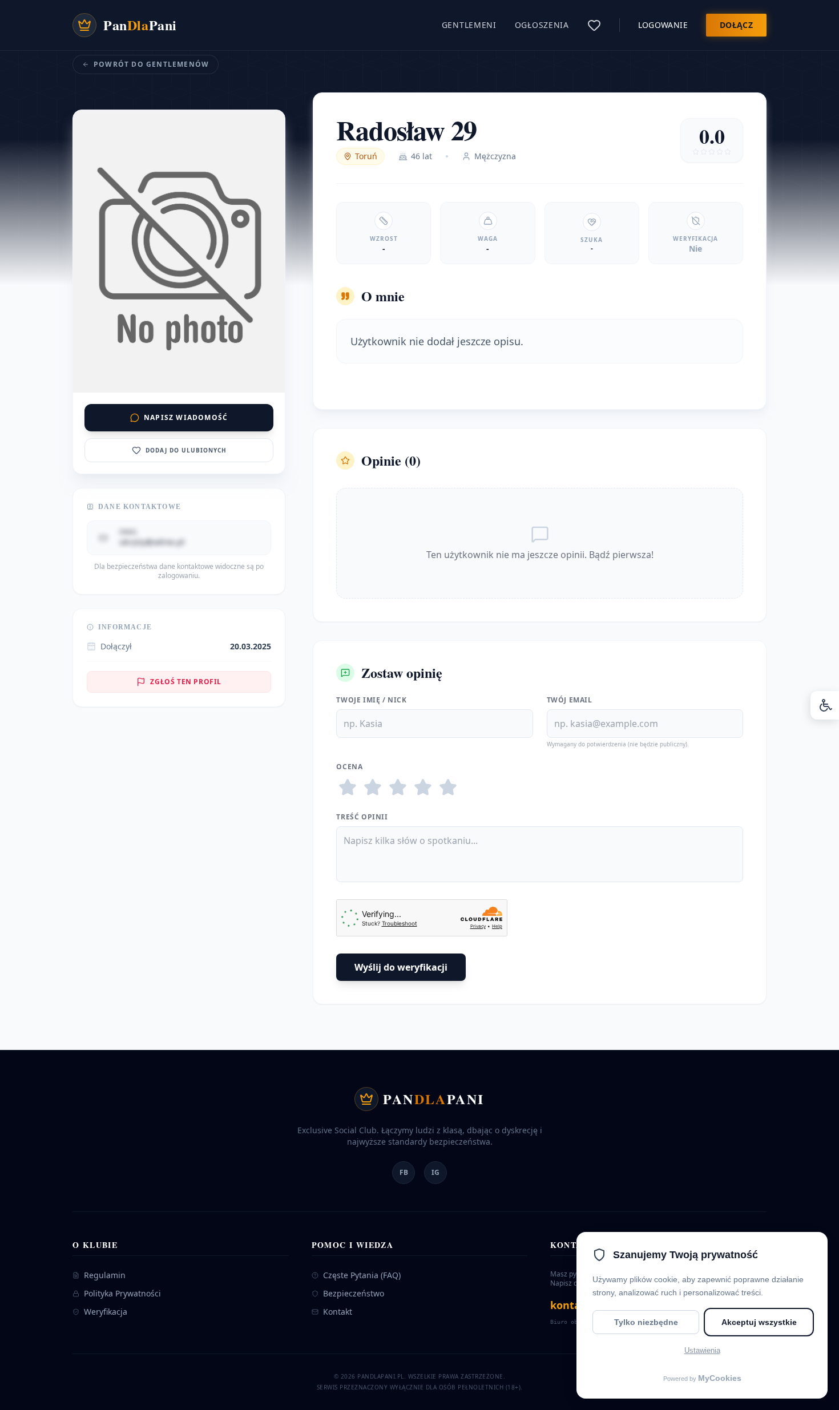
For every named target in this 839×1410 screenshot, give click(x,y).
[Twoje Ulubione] (594, 25)
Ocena (349, 766)
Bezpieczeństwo (353, 1293)
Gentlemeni (469, 24)
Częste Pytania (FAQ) (362, 1275)
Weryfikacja (105, 1311)
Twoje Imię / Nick (371, 700)
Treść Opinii (362, 817)
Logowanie (663, 24)
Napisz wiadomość (186, 417)
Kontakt (337, 1311)
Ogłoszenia (542, 24)
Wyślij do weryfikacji (400, 967)
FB (404, 1172)
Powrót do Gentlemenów (151, 64)
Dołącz (736, 24)
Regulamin (105, 1275)
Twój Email (569, 700)
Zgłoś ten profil (185, 681)
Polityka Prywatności (122, 1293)
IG (435, 1172)
